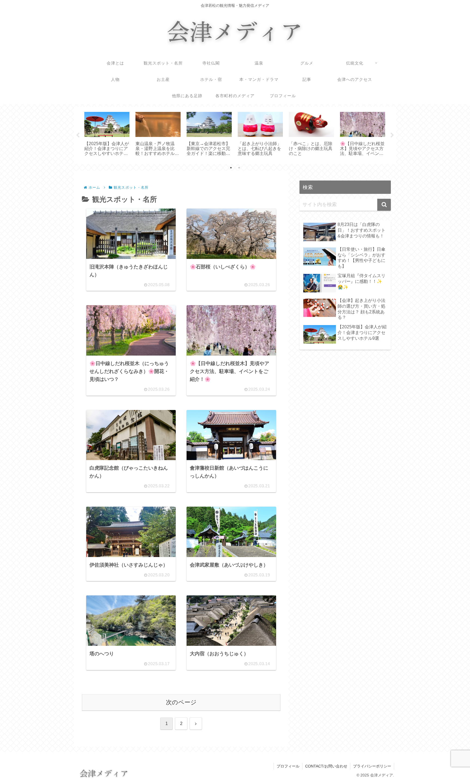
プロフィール (288, 766)
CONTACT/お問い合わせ (326, 766)
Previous (78, 135)
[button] (384, 205)
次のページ (181, 702)
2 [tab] (239, 167)
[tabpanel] (107, 134)
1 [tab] (231, 167)
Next (392, 135)
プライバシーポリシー (372, 766)
